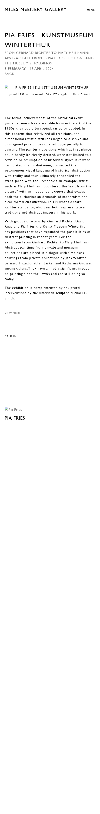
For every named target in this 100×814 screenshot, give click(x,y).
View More (13, 313)
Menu (91, 10)
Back (10, 73)
